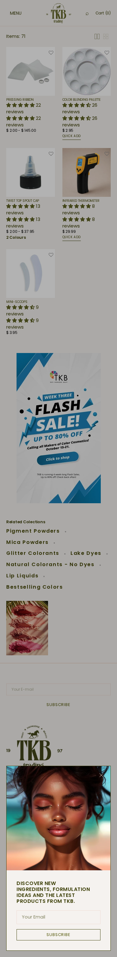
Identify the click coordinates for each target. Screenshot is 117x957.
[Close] (101, 775)
